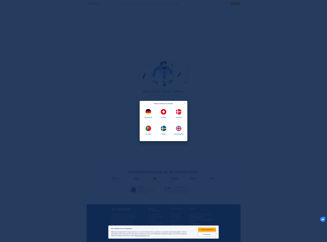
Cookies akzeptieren (207, 229)
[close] (185, 103)
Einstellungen (207, 234)
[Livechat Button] (322, 219)
